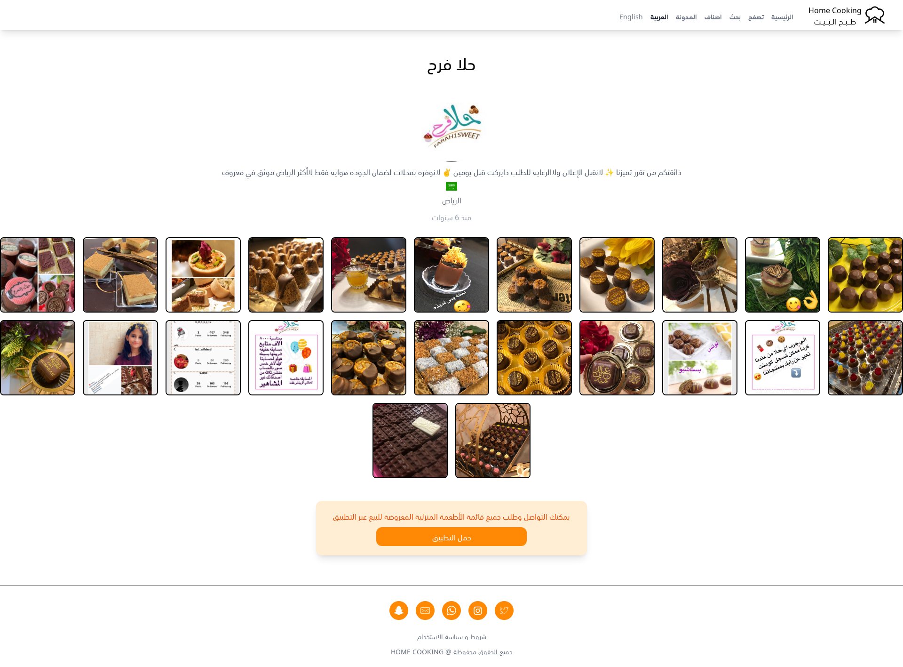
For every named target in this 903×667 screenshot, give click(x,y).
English (631, 16)
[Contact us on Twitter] (504, 610)
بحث (735, 16)
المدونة (686, 16)
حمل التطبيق (451, 536)
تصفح (756, 16)
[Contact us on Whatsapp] (451, 610)
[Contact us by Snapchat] (398, 610)
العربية (659, 16)
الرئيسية (782, 16)
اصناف (713, 16)
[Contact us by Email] (425, 610)
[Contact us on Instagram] (477, 610)
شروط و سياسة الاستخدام (451, 636)
